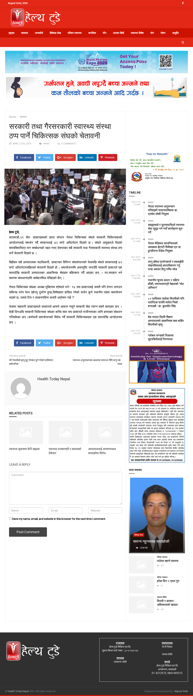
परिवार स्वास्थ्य (75, 32)
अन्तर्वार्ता (39, 32)
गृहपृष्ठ (11, 32)
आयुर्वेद (175, 32)
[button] (183, 42)
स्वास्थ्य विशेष (137, 32)
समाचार (24, 32)
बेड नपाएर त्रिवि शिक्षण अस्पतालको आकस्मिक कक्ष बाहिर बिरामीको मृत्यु (166, 320)
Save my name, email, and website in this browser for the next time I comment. (59, 518)
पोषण (163, 32)
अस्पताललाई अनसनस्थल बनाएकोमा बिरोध (102, 451)
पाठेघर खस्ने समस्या (167, 561)
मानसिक (92, 32)
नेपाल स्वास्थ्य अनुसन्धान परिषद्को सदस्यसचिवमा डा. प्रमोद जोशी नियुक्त (163, 210)
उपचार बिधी (118, 32)
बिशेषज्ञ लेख (55, 32)
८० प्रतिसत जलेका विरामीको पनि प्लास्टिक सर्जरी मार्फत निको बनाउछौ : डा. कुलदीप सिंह (166, 302)
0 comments (68, 143)
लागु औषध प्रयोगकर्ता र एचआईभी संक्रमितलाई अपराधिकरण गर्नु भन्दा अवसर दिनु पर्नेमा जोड (166, 265)
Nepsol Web (181, 691)
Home (12, 116)
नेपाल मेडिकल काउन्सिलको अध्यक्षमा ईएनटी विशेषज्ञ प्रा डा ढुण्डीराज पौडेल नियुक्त (164, 247)
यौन (104, 32)
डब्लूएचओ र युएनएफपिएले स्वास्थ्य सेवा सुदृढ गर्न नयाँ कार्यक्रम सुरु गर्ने (166, 228)
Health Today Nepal (53, 379)
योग (152, 32)
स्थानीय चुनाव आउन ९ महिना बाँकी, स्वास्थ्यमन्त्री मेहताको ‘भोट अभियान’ (166, 283)
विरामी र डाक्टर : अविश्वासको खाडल (167, 602)
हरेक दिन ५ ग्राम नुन (168, 581)
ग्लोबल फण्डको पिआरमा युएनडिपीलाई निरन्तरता (161, 337)
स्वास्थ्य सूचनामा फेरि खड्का (24, 449)
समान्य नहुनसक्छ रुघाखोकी (151, 541)
